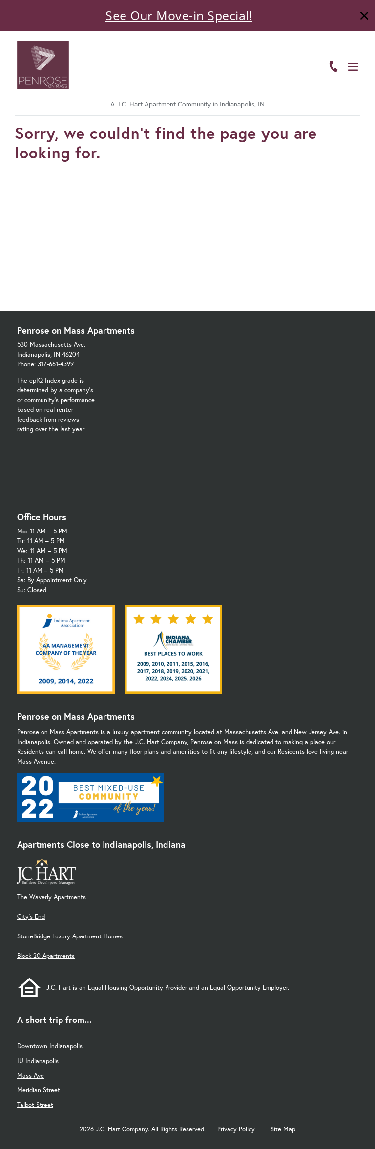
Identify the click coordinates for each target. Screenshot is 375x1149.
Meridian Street (38, 1090)
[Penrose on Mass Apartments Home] (43, 65)
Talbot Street (35, 1105)
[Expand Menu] (356, 50)
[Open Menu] (353, 66)
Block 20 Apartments (46, 956)
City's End (31, 917)
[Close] (364, 17)
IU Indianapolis (38, 1061)
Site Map (283, 1129)
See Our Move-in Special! (178, 15)
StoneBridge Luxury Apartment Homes (70, 936)
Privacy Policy (236, 1129)
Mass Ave (30, 1075)
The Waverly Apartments (51, 897)
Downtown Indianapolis (50, 1046)
